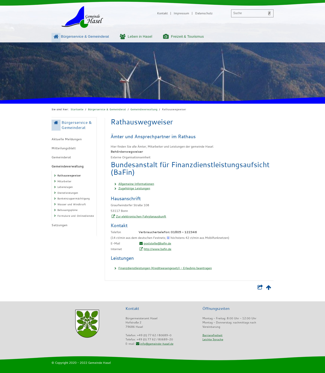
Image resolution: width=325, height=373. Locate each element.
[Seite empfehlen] (260, 288)
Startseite (77, 109)
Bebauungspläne (67, 210)
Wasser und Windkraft (71, 204)
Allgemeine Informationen (136, 184)
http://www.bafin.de (157, 249)
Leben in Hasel (140, 36)
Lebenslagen (65, 187)
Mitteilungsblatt (64, 148)
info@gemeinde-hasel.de (156, 343)
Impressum (181, 13)
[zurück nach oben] (268, 288)
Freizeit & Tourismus (187, 36)
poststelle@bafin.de (157, 243)
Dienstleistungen (67, 193)
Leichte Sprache (212, 339)
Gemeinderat (61, 157)
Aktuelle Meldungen (67, 139)
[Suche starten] (269, 13)
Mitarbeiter (64, 181)
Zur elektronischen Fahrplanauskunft (141, 216)
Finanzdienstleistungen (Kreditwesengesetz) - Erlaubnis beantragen (165, 268)
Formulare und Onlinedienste (75, 216)
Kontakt (162, 13)
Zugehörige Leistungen (134, 188)
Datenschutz (204, 13)
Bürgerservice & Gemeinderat (85, 36)
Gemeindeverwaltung (143, 109)
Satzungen (60, 225)
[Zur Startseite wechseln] (82, 18)
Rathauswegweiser (174, 109)
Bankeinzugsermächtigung (73, 198)
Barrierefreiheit (212, 335)
